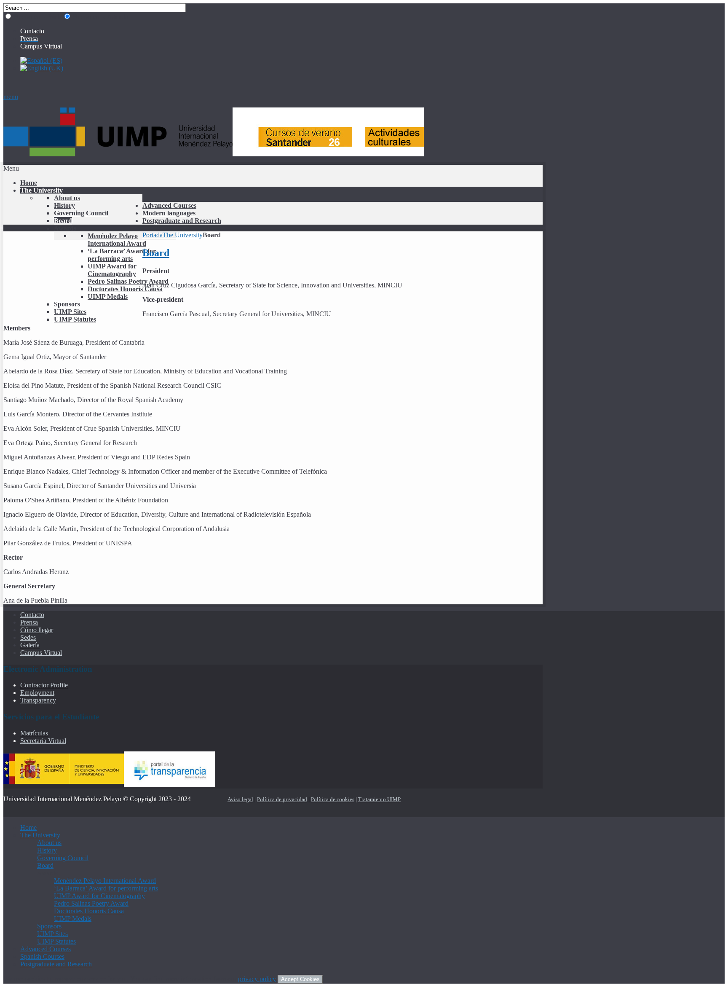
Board (155, 252)
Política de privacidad (282, 799)
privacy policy (257, 978)
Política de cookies (332, 799)
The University (183, 235)
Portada (152, 235)
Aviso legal (240, 799)
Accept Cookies (300, 979)
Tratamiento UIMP (379, 799)
